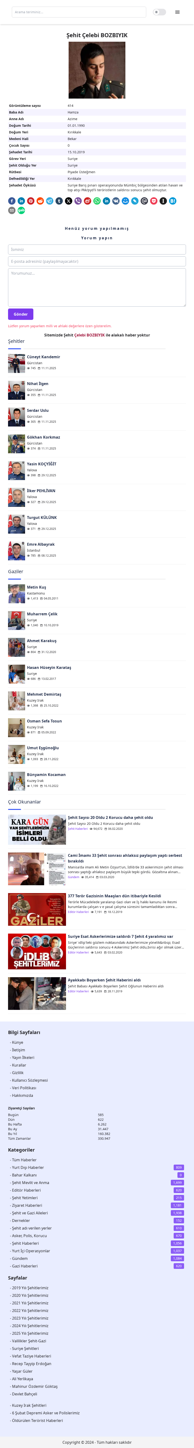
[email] (12, 210)
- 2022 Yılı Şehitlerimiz (29, 1310)
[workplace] (144, 201)
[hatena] (172, 201)
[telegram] (49, 201)
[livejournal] (135, 201)
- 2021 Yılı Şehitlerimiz (29, 1303)
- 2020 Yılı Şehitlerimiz (29, 1295)
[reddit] (40, 201)
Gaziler (15, 571)
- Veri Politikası (23, 1087)
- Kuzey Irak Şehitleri (28, 1405)
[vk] (116, 201)
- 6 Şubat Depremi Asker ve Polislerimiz (45, 1413)
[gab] (21, 210)
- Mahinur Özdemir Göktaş (34, 1386)
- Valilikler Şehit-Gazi (28, 1341)
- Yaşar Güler (21, 1371)
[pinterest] (31, 201)
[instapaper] (163, 201)
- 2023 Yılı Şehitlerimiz (29, 1318)
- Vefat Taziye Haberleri (30, 1356)
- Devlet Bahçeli (23, 1394)
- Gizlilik (17, 1072)
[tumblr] (59, 201)
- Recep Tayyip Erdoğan (30, 1363)
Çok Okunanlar (24, 802)
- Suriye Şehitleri (24, 1348)
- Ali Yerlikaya (21, 1378)
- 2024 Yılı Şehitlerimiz (29, 1325)
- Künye (16, 1042)
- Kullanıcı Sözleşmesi (29, 1080)
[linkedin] (21, 201)
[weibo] (87, 201)
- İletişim (17, 1050)
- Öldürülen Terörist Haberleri (36, 1420)
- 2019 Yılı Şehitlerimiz (29, 1287)
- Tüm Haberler (23, 1159)
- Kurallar (18, 1065)
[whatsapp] (97, 201)
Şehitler (16, 341)
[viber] (78, 201)
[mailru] (125, 201)
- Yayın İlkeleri (22, 1057)
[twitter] (68, 201)
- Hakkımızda (21, 1095)
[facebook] (12, 201)
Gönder (21, 314)
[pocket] (154, 201)
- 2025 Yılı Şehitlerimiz (29, 1333)
